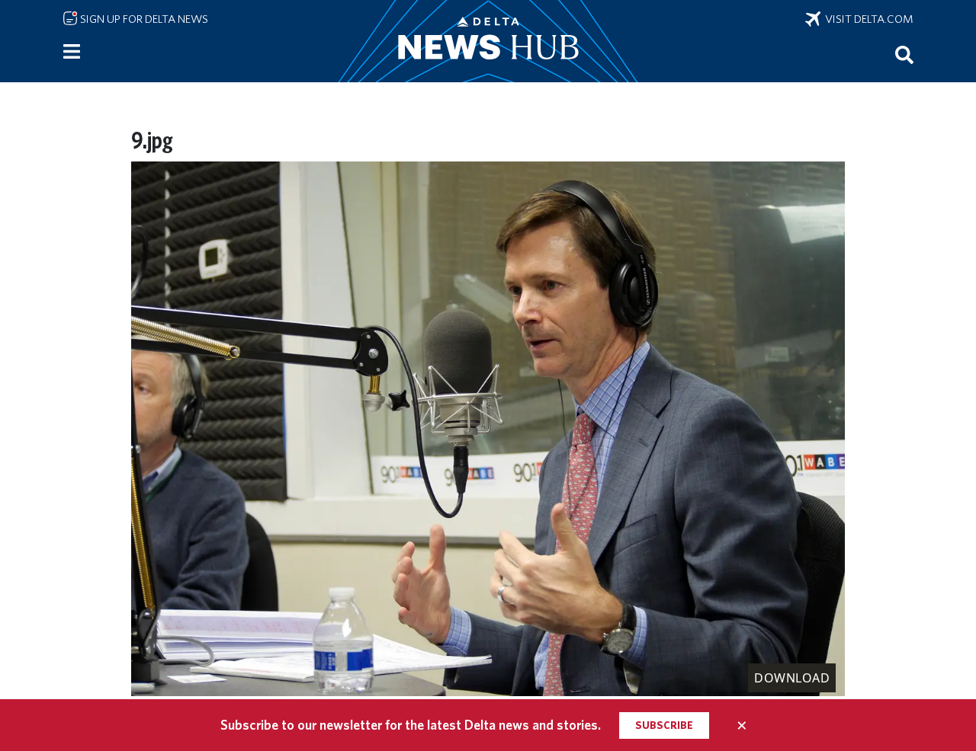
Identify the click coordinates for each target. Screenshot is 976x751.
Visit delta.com (866, 19)
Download (792, 678)
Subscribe (664, 725)
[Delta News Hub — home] (488, 41)
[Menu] (71, 52)
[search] (904, 54)
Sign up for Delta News (143, 19)
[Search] (904, 54)
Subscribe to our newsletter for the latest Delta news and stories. (410, 725)
